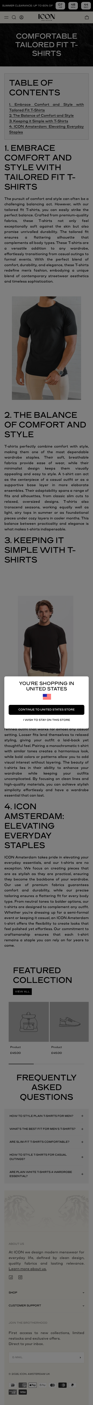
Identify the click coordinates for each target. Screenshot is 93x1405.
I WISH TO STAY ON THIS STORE (46, 719)
